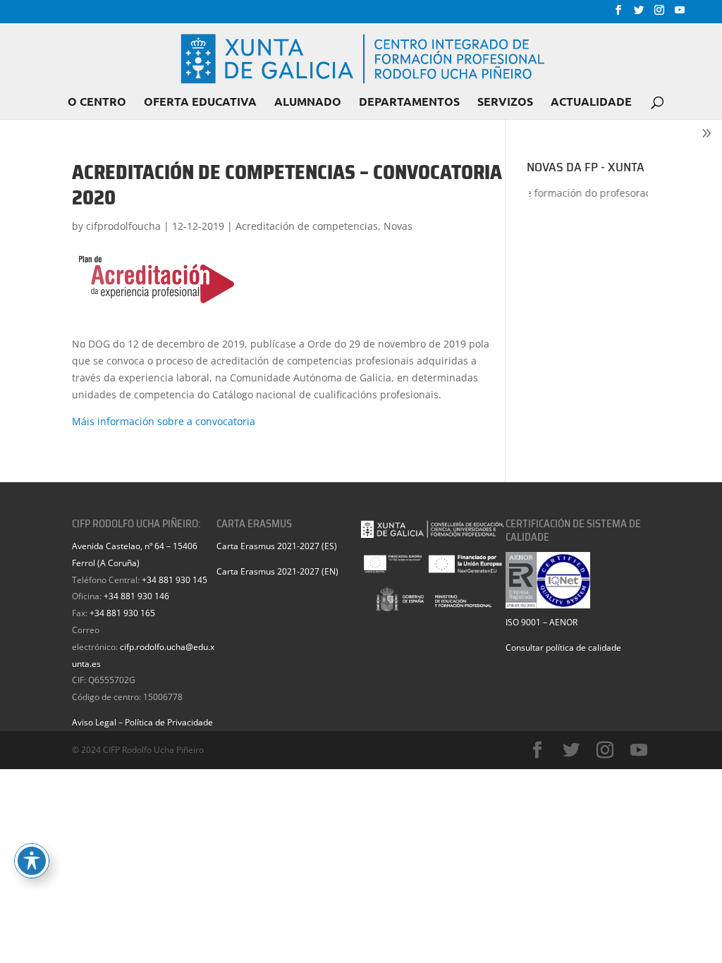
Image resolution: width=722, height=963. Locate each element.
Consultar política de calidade (563, 648)
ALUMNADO (307, 103)
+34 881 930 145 (174, 580)
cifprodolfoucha (123, 226)
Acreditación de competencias (306, 226)
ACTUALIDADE (591, 103)
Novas (398, 226)
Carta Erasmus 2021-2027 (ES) (276, 546)
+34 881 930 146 (136, 596)
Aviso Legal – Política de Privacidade (142, 722)
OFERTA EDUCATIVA (200, 103)
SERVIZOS (505, 103)
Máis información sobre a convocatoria (163, 421)
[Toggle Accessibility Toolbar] (32, 861)
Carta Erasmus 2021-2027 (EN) (277, 571)
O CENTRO (97, 103)
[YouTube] (680, 14)
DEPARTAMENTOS (409, 103)
